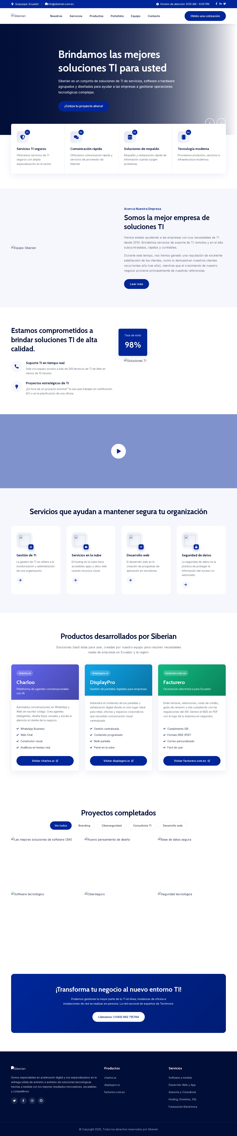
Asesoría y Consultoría (182, 1092)
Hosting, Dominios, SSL (183, 1099)
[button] (118, 451)
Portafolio (117, 16)
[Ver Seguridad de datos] (185, 584)
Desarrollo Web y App (182, 1084)
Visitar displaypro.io (117, 760)
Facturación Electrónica (183, 1106)
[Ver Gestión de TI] (20, 580)
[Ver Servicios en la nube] (75, 580)
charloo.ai (110, 1077)
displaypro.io (112, 1084)
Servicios (76, 16)
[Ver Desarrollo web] (130, 580)
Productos (96, 16)
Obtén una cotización (205, 16)
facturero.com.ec (114, 1092)
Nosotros (56, 16)
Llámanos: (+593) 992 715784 (118, 1017)
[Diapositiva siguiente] (221, 123)
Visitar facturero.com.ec (190, 760)
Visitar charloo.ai (43, 760)
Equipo (135, 16)
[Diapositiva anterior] (209, 123)
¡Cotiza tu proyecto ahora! (83, 106)
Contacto (154, 16)
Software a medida (180, 1077)
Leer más (136, 284)
